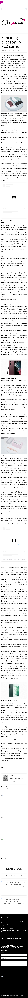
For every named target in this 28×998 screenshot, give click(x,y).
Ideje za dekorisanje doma (14, 875)
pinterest (16, 769)
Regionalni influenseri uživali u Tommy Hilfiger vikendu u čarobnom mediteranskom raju (14, 884)
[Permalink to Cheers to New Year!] (14, 891)
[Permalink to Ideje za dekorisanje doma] (14, 874)
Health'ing (15, 946)
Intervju (21, 946)
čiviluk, (12, 758)
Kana (9, 50)
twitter (10, 769)
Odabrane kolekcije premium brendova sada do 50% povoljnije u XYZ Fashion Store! (14, 922)
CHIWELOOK (12, 995)
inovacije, (16, 758)
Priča (6, 947)
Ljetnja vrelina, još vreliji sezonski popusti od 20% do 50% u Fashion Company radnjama (13, 931)
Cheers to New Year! (14, 893)
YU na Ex (17, 947)
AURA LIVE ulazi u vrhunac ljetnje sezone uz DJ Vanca (11, 927)
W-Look (12, 947)
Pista (3, 947)
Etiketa (14, 50)
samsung (6, 760)
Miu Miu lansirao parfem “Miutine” (7, 928)
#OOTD (2, 946)
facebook (4, 769)
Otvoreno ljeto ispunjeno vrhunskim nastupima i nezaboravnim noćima (12, 925)
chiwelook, (7, 758)
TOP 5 (8, 947)
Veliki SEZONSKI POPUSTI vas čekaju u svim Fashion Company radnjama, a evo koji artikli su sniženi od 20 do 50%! (14, 902)
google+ (22, 769)
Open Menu (1, 2)
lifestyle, (20, 758)
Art (5, 946)
